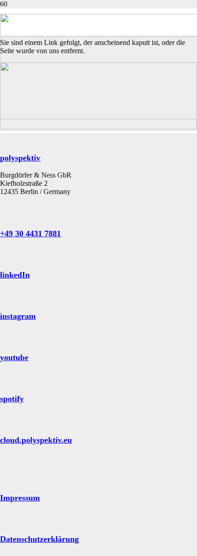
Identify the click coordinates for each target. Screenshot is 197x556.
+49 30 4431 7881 (30, 233)
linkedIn (15, 274)
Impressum (20, 497)
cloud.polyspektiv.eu (36, 440)
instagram (18, 316)
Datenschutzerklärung (39, 539)
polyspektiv (20, 157)
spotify (12, 398)
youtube (14, 357)
